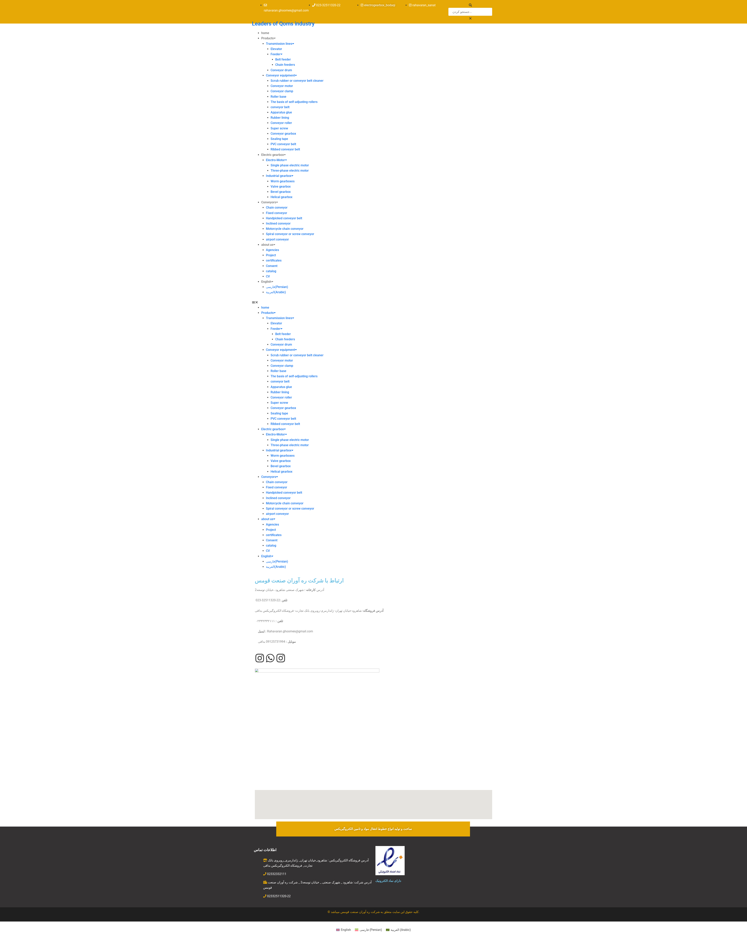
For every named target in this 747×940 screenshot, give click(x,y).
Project (271, 255)
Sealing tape (279, 139)
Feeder (276, 54)
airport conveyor (277, 239)
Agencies (272, 250)
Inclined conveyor (278, 223)
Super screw (279, 128)
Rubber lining (280, 117)
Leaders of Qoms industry (283, 23)
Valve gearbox (281, 186)
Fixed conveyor (276, 213)
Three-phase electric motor (290, 170)
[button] (470, 18)
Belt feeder (283, 59)
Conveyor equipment (280, 75)
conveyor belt (280, 107)
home (265, 33)
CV (268, 276)
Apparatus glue (281, 112)
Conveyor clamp (282, 91)
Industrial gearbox (278, 176)
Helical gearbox (281, 197)
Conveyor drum (281, 70)
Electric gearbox (272, 155)
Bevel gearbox (281, 192)
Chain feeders (285, 65)
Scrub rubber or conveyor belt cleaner (297, 81)
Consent (271, 266)
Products (267, 38)
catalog (271, 271)
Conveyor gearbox (283, 133)
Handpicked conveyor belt (284, 218)
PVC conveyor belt (283, 144)
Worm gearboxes (283, 181)
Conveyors (268, 202)
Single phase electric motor (290, 165)
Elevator (276, 49)
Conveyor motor (282, 86)
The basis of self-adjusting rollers (294, 102)
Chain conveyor (277, 207)
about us (267, 245)
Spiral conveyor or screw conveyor (290, 234)
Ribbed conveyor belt (285, 149)
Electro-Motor (275, 160)
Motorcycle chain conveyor (284, 229)
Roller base (278, 96)
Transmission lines (279, 44)
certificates (273, 260)
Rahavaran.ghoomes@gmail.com (290, 631)
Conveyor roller (281, 123)
